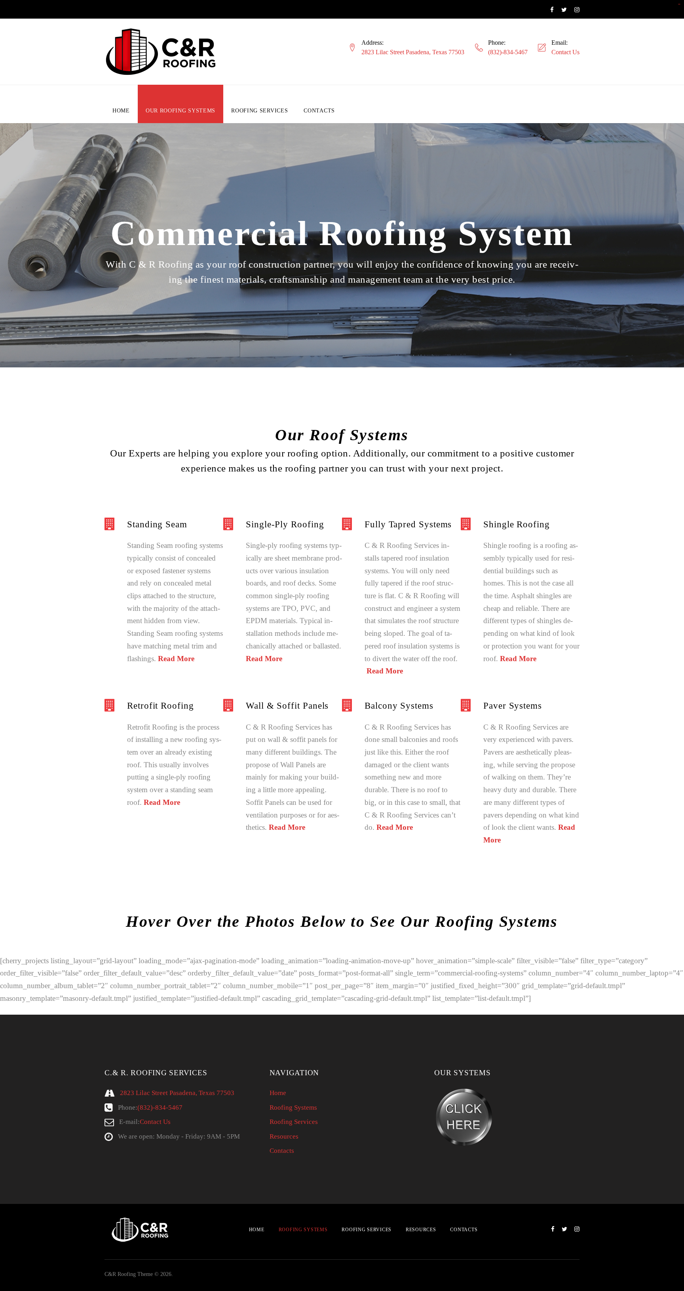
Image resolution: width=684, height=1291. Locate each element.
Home (121, 111)
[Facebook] (552, 10)
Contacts (319, 111)
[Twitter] (564, 10)
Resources (284, 1136)
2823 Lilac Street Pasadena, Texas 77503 (412, 52)
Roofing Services (259, 111)
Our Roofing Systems (180, 111)
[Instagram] (577, 10)
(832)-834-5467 (508, 52)
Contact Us (565, 52)
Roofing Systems (293, 1107)
